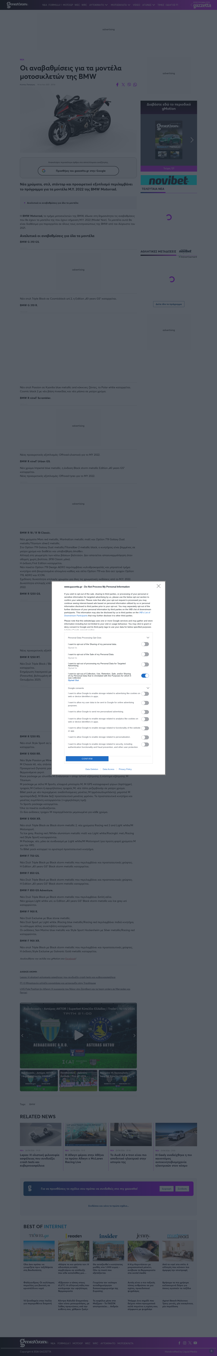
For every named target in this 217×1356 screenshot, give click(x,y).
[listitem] (108, 637)
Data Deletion (91, 769)
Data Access (108, 769)
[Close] (159, 587)
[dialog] (108, 678)
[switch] (145, 644)
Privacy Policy (125, 769)
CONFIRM (87, 759)
